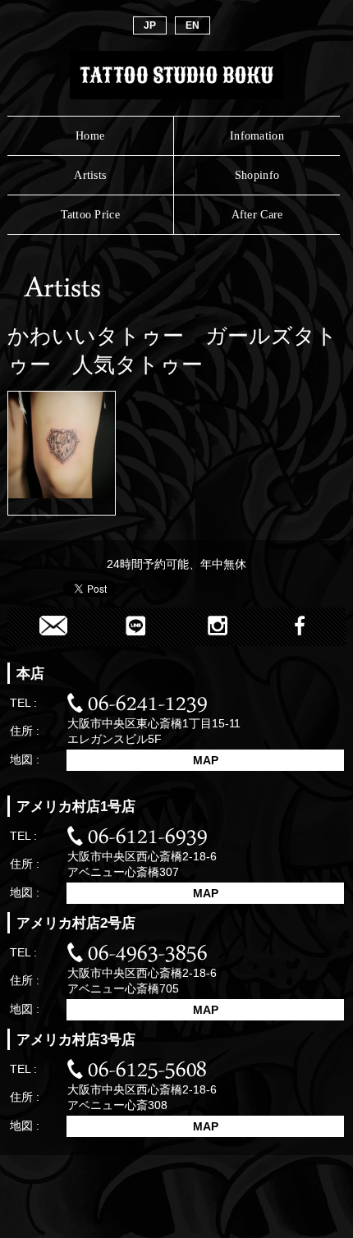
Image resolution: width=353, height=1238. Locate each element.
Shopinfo (257, 174)
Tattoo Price (90, 214)
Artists (90, 174)
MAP (205, 760)
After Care (257, 214)
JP (150, 25)
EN (192, 25)
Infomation (257, 135)
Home (90, 135)
